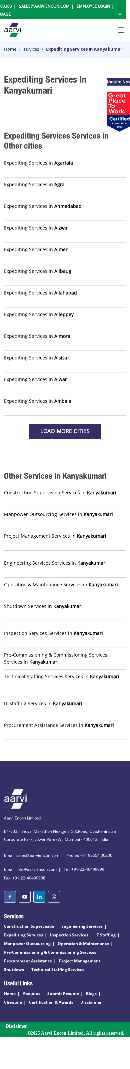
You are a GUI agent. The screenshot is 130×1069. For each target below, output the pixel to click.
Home (10, 49)
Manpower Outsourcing (27, 943)
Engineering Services (82, 926)
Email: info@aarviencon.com (30, 869)
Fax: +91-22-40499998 (24, 878)
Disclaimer (91, 1002)
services (31, 49)
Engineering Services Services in (55, 563)
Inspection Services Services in (53, 633)
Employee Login (93, 6)
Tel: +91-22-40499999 (84, 869)
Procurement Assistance (28, 961)
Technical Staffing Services (57, 969)
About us (31, 993)
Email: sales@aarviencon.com (31, 855)
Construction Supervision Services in (60, 492)
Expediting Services (23, 935)
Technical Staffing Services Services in (61, 676)
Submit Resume (63, 993)
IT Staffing (105, 935)
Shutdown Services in (43, 606)
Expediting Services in (38, 163)
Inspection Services (69, 935)
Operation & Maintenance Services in (61, 584)
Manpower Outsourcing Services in (58, 514)
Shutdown (14, 969)
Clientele (13, 1002)
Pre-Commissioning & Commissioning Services (50, 952)
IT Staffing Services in (43, 703)
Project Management (79, 961)
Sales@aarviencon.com (44, 6)
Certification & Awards (51, 1002)
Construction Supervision (29, 926)
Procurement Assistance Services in (59, 725)
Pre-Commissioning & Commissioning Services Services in (55, 658)
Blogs (91, 993)
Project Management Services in (55, 536)
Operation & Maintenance (83, 943)
